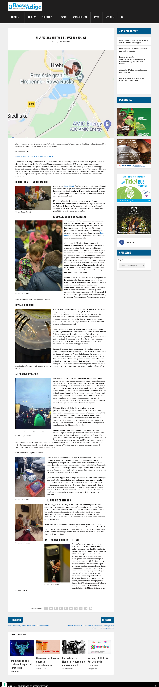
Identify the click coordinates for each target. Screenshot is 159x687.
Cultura (15, 17)
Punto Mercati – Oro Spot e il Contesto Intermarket (131, 79)
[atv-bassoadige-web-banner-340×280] (134, 202)
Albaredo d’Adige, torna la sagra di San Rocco (133, 71)
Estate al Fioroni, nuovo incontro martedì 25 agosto (133, 49)
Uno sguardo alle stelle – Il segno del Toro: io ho (21, 664)
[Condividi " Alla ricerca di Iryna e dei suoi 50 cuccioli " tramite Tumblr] (60, 608)
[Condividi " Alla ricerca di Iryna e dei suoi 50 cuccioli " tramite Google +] (55, 608)
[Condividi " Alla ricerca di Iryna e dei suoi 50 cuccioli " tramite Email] (85, 608)
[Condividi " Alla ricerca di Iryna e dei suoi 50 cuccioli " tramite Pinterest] (65, 608)
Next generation (80, 17)
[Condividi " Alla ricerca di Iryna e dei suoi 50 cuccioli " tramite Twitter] (50, 608)
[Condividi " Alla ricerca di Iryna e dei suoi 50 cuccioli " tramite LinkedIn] (70, 608)
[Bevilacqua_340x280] (134, 233)
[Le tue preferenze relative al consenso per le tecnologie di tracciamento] (4, 684)
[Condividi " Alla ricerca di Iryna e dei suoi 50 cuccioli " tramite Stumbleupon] (80, 608)
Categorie (120, 259)
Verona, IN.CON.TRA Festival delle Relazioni (98, 661)
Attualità (110, 17)
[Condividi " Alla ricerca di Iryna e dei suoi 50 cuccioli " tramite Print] (90, 608)
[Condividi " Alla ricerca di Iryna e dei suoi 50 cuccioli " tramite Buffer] (75, 608)
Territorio (47, 17)
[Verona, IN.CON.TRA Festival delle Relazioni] (99, 647)
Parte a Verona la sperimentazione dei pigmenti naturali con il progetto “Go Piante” (132, 60)
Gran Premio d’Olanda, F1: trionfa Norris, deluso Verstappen (133, 41)
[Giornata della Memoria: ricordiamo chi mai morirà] (73, 647)
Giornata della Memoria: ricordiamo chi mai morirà (73, 661)
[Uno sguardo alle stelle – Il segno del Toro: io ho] (22, 648)
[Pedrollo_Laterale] (134, 167)
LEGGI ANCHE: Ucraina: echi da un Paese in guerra (34, 156)
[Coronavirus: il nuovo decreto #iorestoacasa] (48, 647)
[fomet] (134, 135)
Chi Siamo (32, 17)
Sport (96, 17)
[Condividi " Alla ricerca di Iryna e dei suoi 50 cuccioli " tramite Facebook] (45, 608)
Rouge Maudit (69, 186)
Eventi (63, 17)
